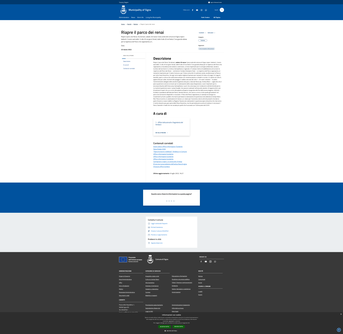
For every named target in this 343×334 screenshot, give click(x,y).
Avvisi (200, 283)
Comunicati (201, 279)
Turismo (147, 292)
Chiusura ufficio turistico (161, 166)
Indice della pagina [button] (128, 55)
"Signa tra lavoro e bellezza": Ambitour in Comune (170, 151)
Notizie (136, 24)
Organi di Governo (124, 276)
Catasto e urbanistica (151, 289)
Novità (129, 24)
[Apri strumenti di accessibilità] (339, 330)
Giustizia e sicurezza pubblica (181, 279)
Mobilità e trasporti (151, 295)
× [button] (341, 314)
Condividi (201, 33)
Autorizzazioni (176, 292)
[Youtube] (196, 10)
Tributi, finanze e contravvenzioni (182, 282)
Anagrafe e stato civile (152, 276)
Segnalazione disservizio (152, 308)
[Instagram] (201, 10)
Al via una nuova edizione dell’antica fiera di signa (170, 164)
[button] (171, 331)
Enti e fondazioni (124, 286)
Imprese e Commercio (151, 286)
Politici (121, 289)
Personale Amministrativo (127, 292)
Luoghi (200, 291)
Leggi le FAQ (149, 311)
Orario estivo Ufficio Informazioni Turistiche (167, 146)
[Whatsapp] (205, 10)
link (189, 323)
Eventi (200, 295)
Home (123, 24)
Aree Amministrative (125, 279)
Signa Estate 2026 (159, 149)
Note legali (175, 311)
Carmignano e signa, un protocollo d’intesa (167, 161)
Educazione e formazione (179, 276)
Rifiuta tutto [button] (178, 326)
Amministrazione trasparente (181, 305)
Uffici (120, 283)
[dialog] (171, 323)
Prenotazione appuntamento (154, 305)
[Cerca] (222, 10)
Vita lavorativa (149, 283)
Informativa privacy (178, 308)
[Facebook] (192, 10)
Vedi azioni (211, 33)
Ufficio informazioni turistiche (163, 154)
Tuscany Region (123, 2)
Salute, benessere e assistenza (181, 289)
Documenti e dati (124, 295)
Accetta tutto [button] (164, 326)
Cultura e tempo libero (152, 279)
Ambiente (175, 286)
